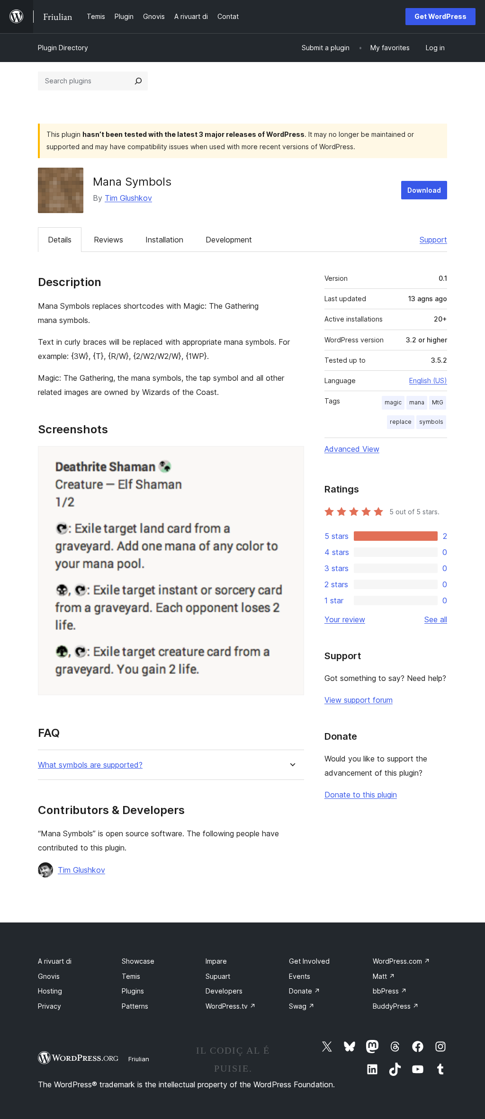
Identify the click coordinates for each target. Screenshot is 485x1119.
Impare (216, 961)
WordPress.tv (231, 1006)
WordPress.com (401, 961)
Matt (384, 976)
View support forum (358, 700)
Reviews (108, 239)
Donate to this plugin (360, 794)
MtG (437, 402)
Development (229, 239)
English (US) (428, 380)
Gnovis (49, 976)
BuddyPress (396, 1006)
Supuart (218, 976)
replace (401, 421)
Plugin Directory (63, 48)
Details (60, 239)
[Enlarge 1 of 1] (291, 459)
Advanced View (351, 449)
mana (416, 402)
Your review (344, 619)
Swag (301, 1006)
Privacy (49, 1006)
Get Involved (309, 961)
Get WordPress (440, 16)
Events (299, 976)
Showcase (138, 961)
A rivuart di (55, 961)
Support (433, 239)
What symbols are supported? (90, 765)
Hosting (50, 991)
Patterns (135, 1006)
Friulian (138, 1059)
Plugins (133, 991)
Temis (131, 976)
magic (393, 402)
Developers (224, 991)
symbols (431, 421)
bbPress (390, 991)
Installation (164, 239)
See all (435, 619)
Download (424, 190)
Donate (304, 991)
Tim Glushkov (128, 198)
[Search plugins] (138, 81)
